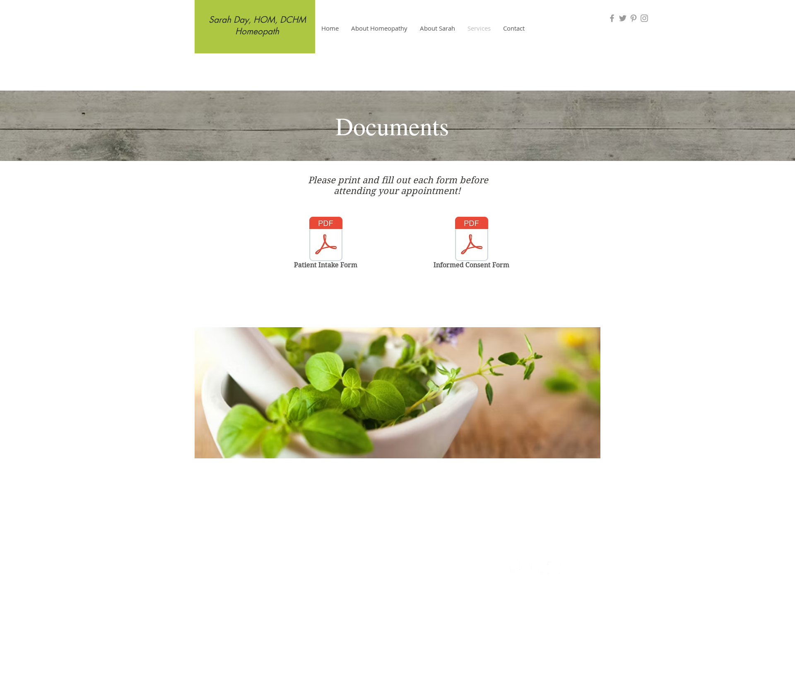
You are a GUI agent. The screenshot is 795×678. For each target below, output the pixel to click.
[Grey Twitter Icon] (623, 18)
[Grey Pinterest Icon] (633, 18)
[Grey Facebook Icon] (612, 18)
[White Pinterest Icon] (539, 567)
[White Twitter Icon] (525, 567)
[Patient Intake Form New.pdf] (325, 240)
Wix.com (450, 606)
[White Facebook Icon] (511, 567)
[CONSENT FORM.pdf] (471, 240)
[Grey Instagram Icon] (644, 18)
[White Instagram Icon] (553, 567)
